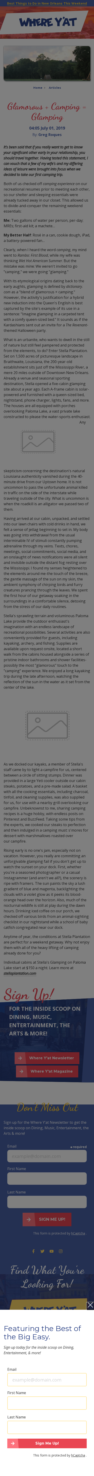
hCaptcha (78, 1455)
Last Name (16, 1417)
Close (90, 1306)
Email (11, 1369)
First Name (16, 1392)
